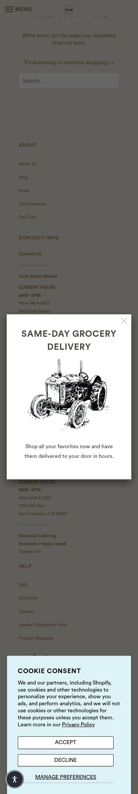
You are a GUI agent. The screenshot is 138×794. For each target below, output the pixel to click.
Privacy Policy (78, 724)
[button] (14, 779)
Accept (65, 742)
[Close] (124, 321)
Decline (65, 760)
